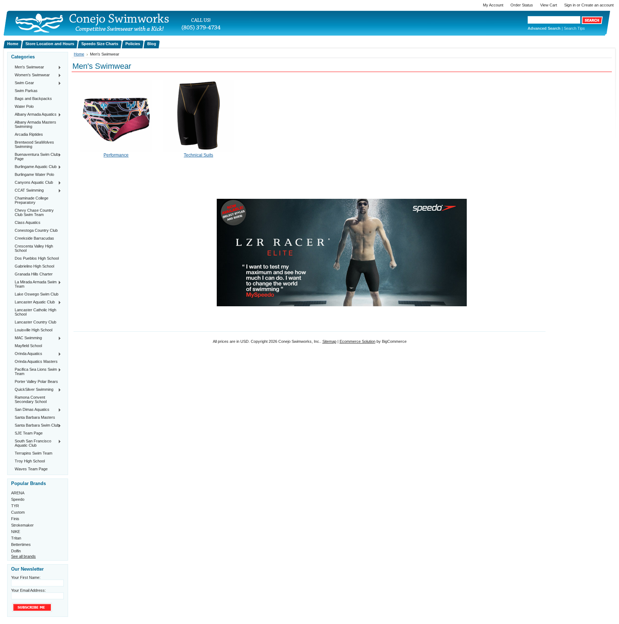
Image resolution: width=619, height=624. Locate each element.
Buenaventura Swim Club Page (34, 156)
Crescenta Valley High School (34, 248)
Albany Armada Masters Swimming (35, 124)
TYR (15, 506)
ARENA (17, 493)
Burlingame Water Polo (34, 174)
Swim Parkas (26, 90)
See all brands (23, 556)
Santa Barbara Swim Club (35, 425)
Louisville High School (33, 330)
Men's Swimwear (27, 67)
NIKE (15, 531)
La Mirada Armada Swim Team (34, 284)
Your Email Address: (28, 590)
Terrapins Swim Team (33, 453)
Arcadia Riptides (29, 134)
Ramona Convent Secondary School (31, 399)
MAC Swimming (26, 338)
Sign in (570, 5)
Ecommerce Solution (357, 341)
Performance (116, 155)
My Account (493, 5)
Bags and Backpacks (33, 98)
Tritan (16, 538)
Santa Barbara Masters (35, 417)
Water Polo (24, 106)
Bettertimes (21, 544)
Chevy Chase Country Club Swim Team (34, 212)
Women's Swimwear (30, 75)
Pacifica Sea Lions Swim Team (34, 371)
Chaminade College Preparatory (31, 200)
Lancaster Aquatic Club (33, 302)
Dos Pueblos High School (37, 258)
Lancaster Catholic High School (35, 312)
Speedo (17, 499)
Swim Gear (22, 83)
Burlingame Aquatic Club (34, 166)
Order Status (521, 5)
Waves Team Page (31, 469)
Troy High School (30, 461)
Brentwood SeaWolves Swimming (34, 144)
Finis (15, 519)
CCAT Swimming (27, 190)
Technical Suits (198, 155)
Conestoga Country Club (36, 230)
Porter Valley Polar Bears (36, 381)
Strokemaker (22, 525)
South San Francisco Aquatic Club (31, 443)
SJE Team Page (29, 433)
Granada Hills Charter (34, 274)
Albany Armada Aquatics (34, 114)
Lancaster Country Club (35, 322)
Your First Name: (25, 577)
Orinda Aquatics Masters (36, 361)
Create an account (597, 5)
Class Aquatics (27, 222)
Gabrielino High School (34, 266)
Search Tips (574, 28)
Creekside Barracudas (34, 238)
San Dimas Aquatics (30, 409)
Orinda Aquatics (26, 353)
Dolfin (16, 551)
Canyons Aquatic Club (32, 182)
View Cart (548, 5)
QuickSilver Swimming (32, 389)
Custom (18, 512)
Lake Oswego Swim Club (36, 294)
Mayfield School (28, 346)
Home (79, 54)
